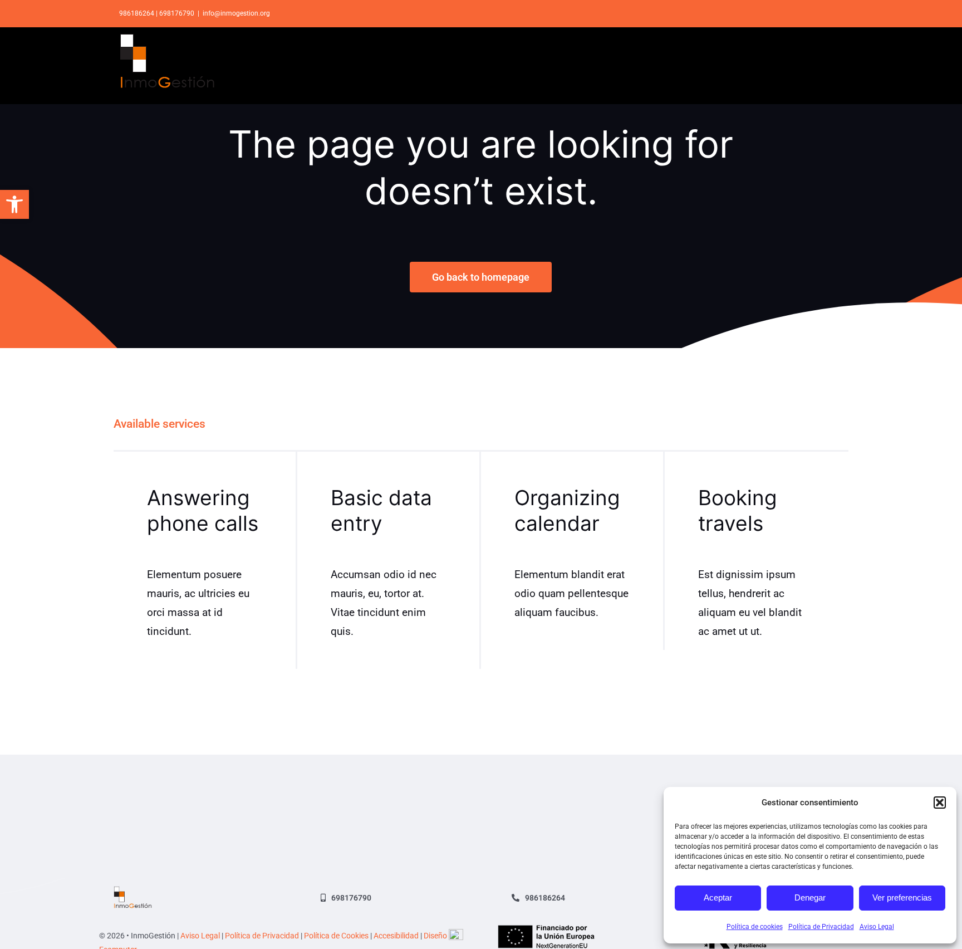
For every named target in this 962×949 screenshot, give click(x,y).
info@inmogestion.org (236, 13)
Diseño (436, 935)
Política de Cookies (336, 935)
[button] (14, 204)
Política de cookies (755, 927)
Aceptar (718, 897)
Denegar (810, 897)
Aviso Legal (877, 927)
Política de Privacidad (821, 927)
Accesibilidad (396, 935)
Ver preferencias (902, 897)
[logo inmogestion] (133, 891)
